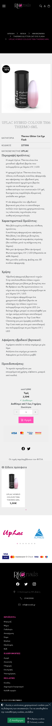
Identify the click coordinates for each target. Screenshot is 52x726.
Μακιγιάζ (7, 621)
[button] (41, 6)
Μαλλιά (7, 641)
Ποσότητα (26, 407)
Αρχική (10, 33)
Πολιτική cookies (36, 722)
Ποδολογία (8, 629)
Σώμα (6, 637)
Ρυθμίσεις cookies (37, 718)
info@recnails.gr (29, 604)
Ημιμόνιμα (38, 33)
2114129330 (29, 598)
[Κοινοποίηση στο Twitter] (28, 449)
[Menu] (4, 6)
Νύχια (23, 33)
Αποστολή (8, 662)
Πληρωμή (7, 665)
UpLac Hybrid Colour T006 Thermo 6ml (29, 39)
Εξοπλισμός (8, 645)
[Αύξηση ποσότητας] (35, 412)
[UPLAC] (13, 533)
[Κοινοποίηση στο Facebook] (23, 449)
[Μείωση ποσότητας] (16, 412)
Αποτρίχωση (9, 633)
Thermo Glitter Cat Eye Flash (29, 36)
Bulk (5, 648)
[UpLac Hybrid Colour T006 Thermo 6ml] (26, 88)
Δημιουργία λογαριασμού (14, 686)
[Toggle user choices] (45, 6)
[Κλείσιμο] (49, 704)
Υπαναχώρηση (9, 673)
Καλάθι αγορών (10, 690)
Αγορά (27, 420)
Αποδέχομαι (17, 720)
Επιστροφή (8, 669)
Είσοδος (7, 682)
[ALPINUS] (39, 533)
